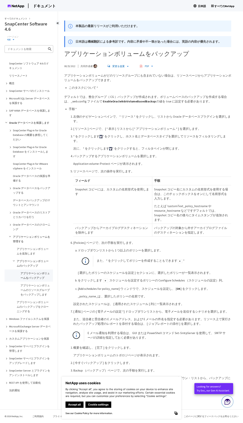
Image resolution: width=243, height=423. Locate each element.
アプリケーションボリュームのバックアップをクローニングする (33, 306)
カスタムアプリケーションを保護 (29, 338)
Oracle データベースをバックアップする (31, 190)
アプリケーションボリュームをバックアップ (35, 276)
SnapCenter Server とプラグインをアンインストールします (29, 373)
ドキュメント (44, 5)
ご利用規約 (38, 416)
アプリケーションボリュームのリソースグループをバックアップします (35, 290)
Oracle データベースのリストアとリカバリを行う (31, 215)
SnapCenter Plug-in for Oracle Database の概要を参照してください (30, 135)
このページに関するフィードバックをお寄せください (211, 416)
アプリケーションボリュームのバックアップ (33, 263)
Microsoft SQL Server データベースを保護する (29, 101)
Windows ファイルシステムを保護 (29, 319)
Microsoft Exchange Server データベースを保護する (30, 329)
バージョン (13, 37)
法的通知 (14, 390)
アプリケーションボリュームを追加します (33, 251)
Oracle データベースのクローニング (31, 227)
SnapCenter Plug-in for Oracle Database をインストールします (30, 151)
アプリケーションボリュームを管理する (31, 239)
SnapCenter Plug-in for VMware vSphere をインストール (30, 166)
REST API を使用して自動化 (25, 382)
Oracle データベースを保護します (29, 122)
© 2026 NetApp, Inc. (14, 416)
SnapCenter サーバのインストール (29, 91)
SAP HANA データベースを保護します (29, 113)
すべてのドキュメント (16, 18)
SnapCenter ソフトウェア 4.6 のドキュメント (29, 66)
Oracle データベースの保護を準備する (31, 178)
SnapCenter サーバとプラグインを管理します (29, 348)
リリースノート (18, 75)
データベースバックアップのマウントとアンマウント (31, 203)
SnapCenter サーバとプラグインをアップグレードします (29, 361)
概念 (11, 83)
